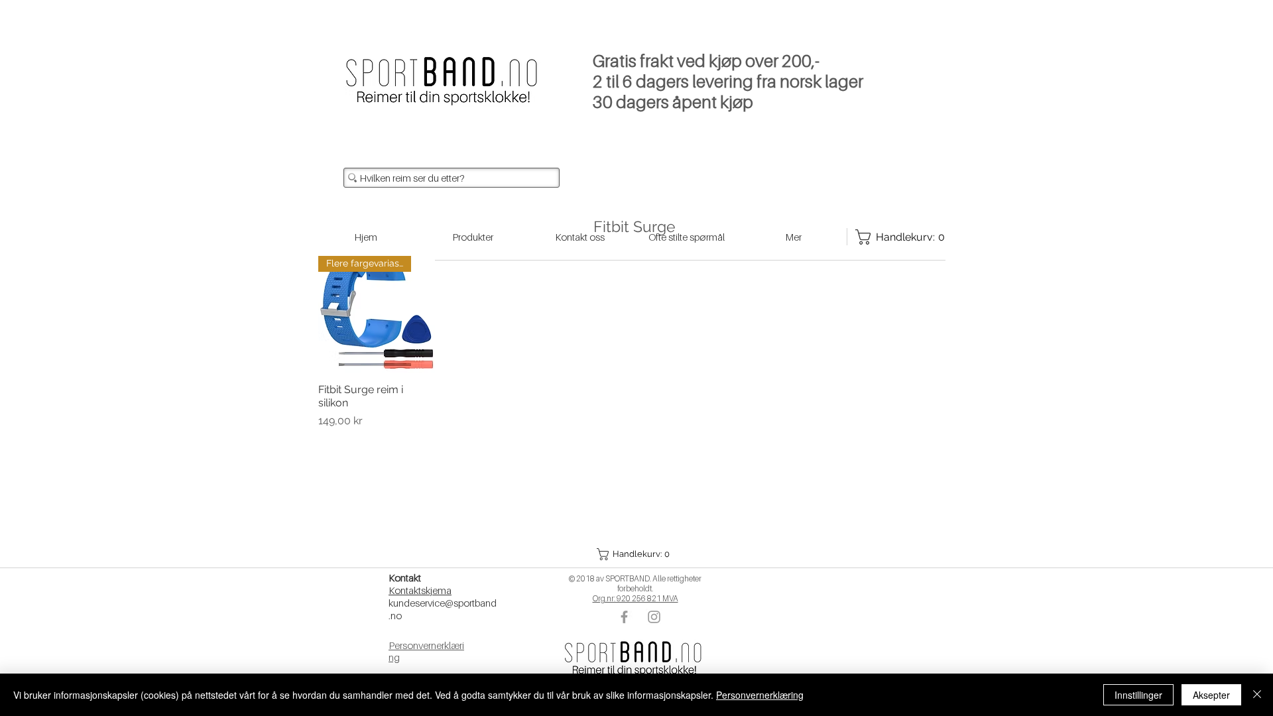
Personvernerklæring (760, 694)
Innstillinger (1138, 694)
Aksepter (1211, 694)
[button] (634, 554)
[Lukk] (1257, 694)
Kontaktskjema (420, 590)
